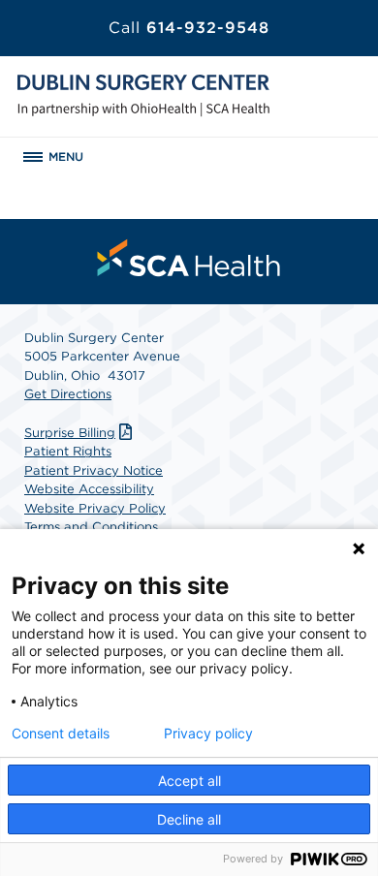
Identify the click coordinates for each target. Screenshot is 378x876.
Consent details (61, 733)
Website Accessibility (89, 489)
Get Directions (67, 394)
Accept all (189, 780)
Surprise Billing (69, 432)
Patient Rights (67, 451)
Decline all (189, 819)
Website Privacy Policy (95, 508)
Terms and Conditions (91, 526)
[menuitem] (189, 258)
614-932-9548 (189, 27)
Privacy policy (208, 733)
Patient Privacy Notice (93, 470)
